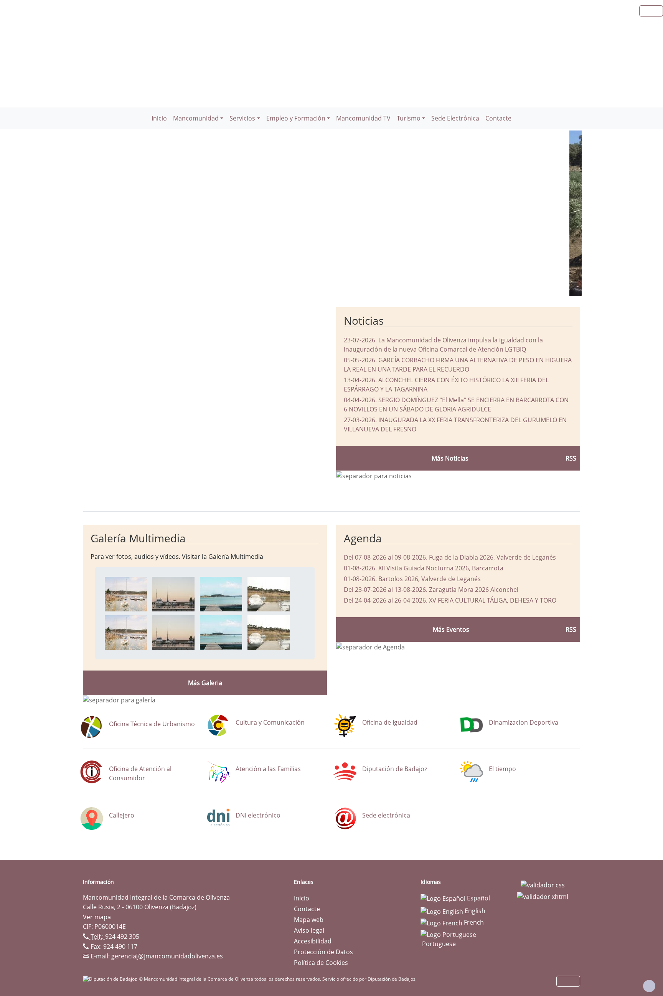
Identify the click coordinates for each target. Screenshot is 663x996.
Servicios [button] (242, 118)
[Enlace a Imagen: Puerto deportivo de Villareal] (173, 594)
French (473, 922)
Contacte (498, 118)
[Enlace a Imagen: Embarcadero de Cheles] (126, 594)
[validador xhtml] (542, 896)
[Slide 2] (347, 285)
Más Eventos (451, 629)
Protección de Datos (323, 952)
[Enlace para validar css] (543, 884)
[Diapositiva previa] (121, 213)
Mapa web (308, 919)
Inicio (159, 118)
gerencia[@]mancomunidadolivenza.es (167, 956)
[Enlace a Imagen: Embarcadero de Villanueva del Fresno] (221, 594)
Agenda (363, 538)
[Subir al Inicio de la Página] (649, 986)
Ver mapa (97, 917)
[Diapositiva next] (544, 213)
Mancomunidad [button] (196, 118)
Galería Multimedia (138, 538)
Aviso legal (309, 930)
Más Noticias (450, 458)
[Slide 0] (319, 285)
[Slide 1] (333, 285)
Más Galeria (205, 683)
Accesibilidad (313, 941)
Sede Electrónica (455, 118)
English (474, 911)
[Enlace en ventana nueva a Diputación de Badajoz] (111, 979)
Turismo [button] (409, 118)
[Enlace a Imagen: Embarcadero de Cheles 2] (269, 594)
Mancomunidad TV (363, 118)
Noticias (364, 320)
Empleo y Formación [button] (295, 118)
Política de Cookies (321, 962)
